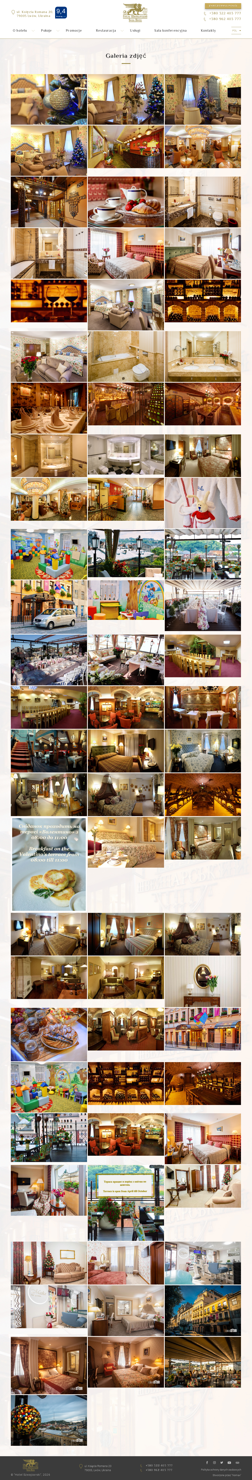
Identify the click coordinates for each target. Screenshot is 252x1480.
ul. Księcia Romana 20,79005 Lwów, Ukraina (35, 14)
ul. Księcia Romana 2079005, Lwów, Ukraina (97, 1468)
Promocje (74, 31)
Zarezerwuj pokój (223, 6)
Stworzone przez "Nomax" (227, 1475)
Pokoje (46, 31)
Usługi (135, 31)
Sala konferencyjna (170, 31)
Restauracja (106, 31)
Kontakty (208, 31)
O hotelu (20, 31)
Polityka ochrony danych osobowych (221, 1469)
